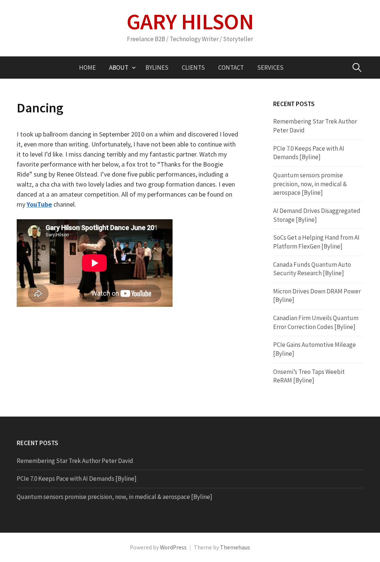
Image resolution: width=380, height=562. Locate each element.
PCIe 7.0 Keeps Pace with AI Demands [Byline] (308, 152)
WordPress (173, 547)
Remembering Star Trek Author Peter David (75, 461)
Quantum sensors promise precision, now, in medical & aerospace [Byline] (310, 184)
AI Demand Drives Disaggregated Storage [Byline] (316, 215)
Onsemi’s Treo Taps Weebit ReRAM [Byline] (309, 376)
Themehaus (235, 547)
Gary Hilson (190, 21)
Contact (231, 67)
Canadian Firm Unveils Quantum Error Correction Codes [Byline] (315, 322)
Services (270, 67)
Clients (193, 67)
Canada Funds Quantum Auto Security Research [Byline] (312, 268)
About (118, 67)
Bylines (156, 67)
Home (87, 67)
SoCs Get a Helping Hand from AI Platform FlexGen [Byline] (316, 241)
